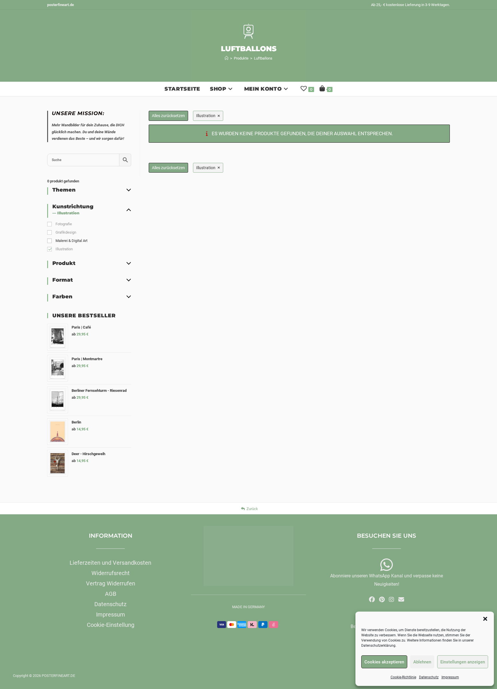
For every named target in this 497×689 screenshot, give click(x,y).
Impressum (450, 677)
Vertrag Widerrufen (110, 583)
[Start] (226, 58)
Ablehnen (422, 662)
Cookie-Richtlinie (403, 677)
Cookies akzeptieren (384, 662)
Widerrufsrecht (110, 573)
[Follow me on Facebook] (372, 599)
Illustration (64, 249)
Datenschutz (429, 677)
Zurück (252, 509)
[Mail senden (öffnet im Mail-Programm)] (401, 599)
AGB (110, 593)
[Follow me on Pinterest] (382, 599)
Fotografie (64, 224)
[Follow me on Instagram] (391, 599)
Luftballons (263, 58)
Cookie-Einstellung (110, 624)
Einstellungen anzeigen (462, 662)
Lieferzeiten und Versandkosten (110, 562)
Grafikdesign (66, 232)
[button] (485, 619)
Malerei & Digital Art (71, 240)
